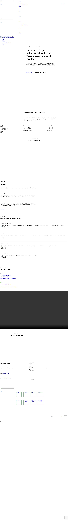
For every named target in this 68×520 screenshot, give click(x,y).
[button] (1, 156)
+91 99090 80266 (6, 373)
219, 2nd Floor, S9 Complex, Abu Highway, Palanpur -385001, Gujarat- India (50, 400)
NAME (30, 363)
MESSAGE (31, 369)
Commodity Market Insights (6, 275)
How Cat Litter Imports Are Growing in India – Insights (8, 278)
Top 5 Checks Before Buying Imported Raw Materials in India (8, 286)
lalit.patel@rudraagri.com (50, 395)
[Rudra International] (7, 36)
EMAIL (30, 366)
